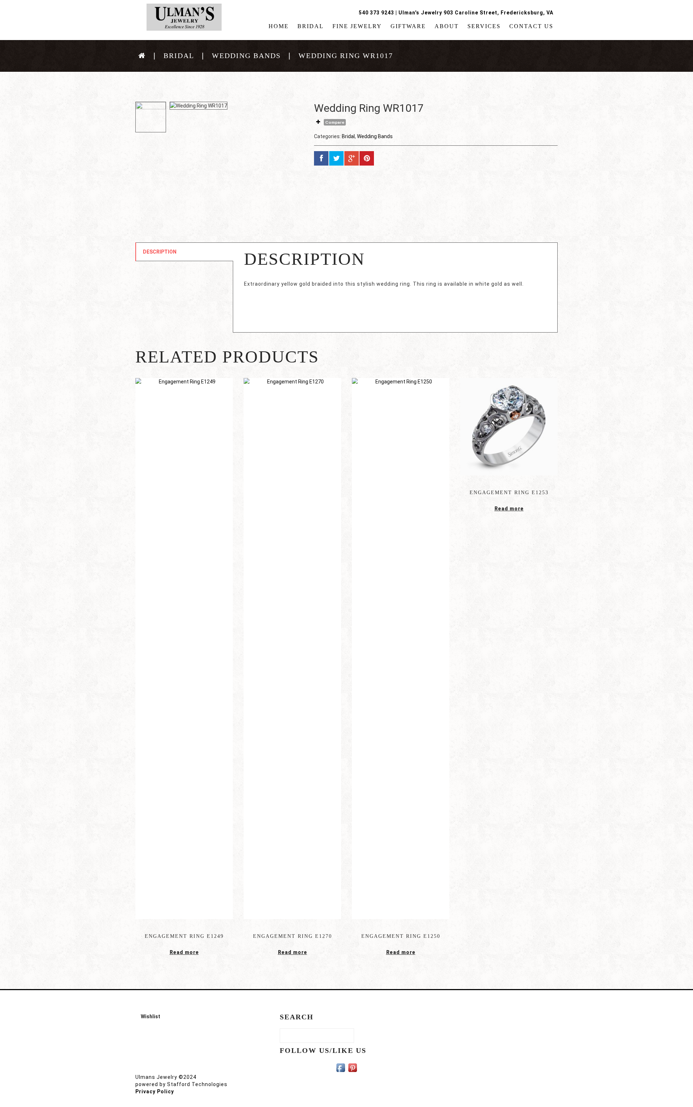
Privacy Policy (154, 1091)
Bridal (310, 26)
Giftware (408, 26)
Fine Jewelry (357, 26)
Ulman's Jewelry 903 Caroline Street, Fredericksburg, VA (475, 13)
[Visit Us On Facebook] (340, 1067)
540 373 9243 (376, 13)
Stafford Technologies (197, 1084)
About (447, 26)
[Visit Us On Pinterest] (352, 1067)
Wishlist (150, 1016)
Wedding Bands (246, 56)
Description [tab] (159, 252)
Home (279, 26)
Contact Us (531, 26)
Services (484, 26)
